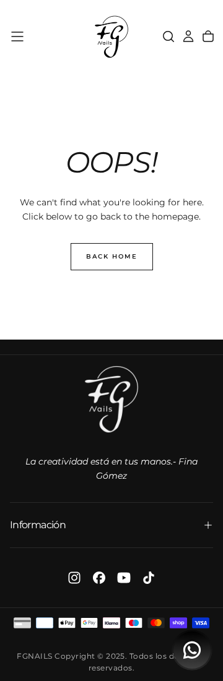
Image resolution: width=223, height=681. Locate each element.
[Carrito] (208, 36)
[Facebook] (99, 577)
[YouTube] (123, 577)
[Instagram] (74, 577)
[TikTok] (148, 577)
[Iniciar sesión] (188, 36)
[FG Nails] (111, 399)
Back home (112, 256)
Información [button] (38, 525)
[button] (17, 36)
